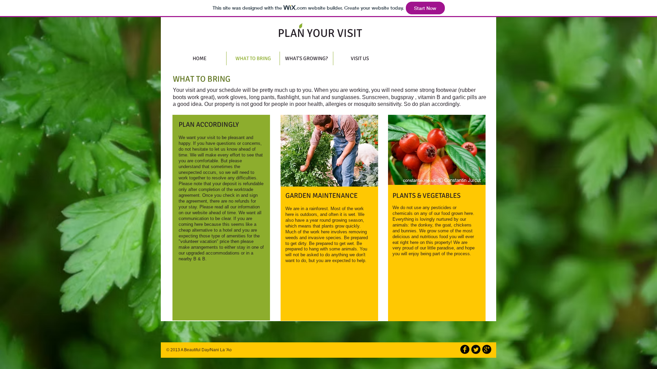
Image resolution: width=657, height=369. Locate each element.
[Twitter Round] (475, 349)
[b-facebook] (464, 349)
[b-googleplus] (486, 349)
